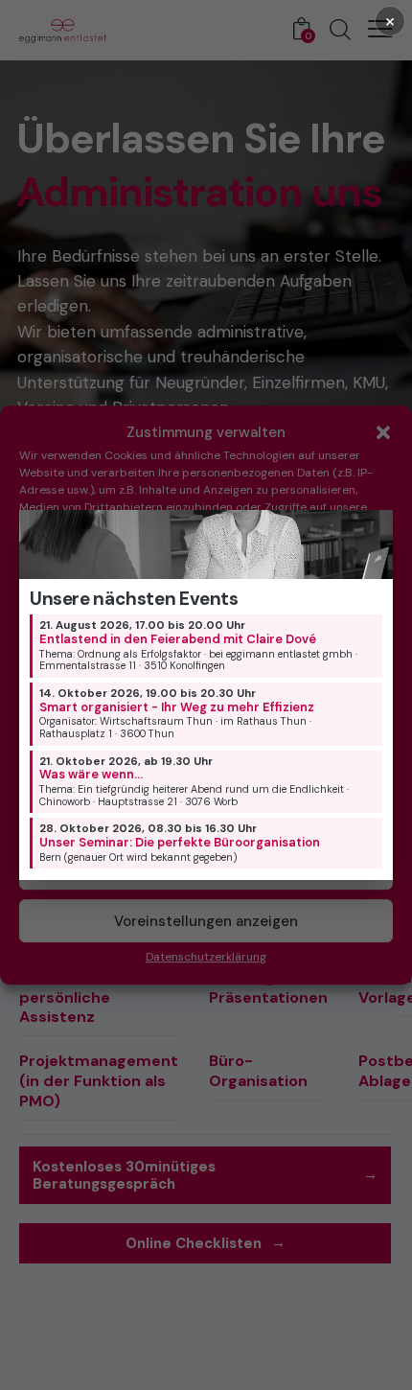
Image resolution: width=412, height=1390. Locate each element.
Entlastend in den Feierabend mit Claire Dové (177, 639)
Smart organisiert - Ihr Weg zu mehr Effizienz (176, 707)
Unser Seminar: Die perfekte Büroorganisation (179, 842)
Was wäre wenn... (91, 774)
